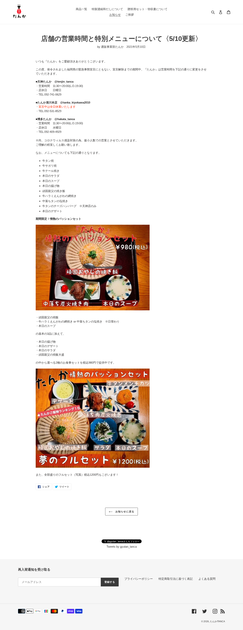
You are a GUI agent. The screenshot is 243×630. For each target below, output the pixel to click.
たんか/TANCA (217, 621)
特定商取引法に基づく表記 (176, 578)
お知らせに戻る (124, 511)
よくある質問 (206, 578)
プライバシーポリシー (138, 578)
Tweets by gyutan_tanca (122, 546)
